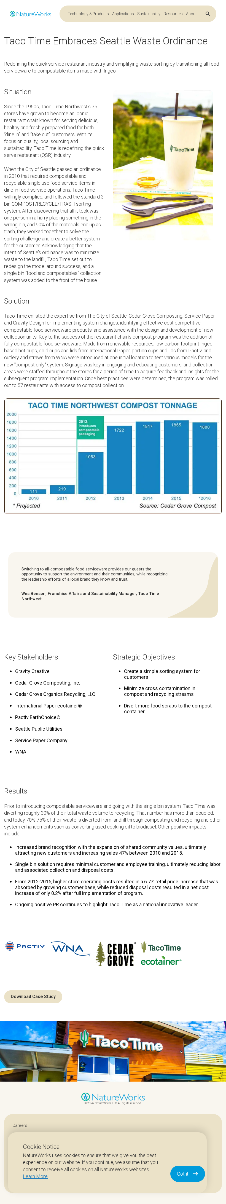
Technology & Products (88, 14)
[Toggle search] (207, 13)
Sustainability (148, 14)
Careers (19, 1125)
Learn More (35, 1176)
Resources (173, 14)
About (191, 14)
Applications (123, 14)
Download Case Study (33, 996)
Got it (183, 1174)
